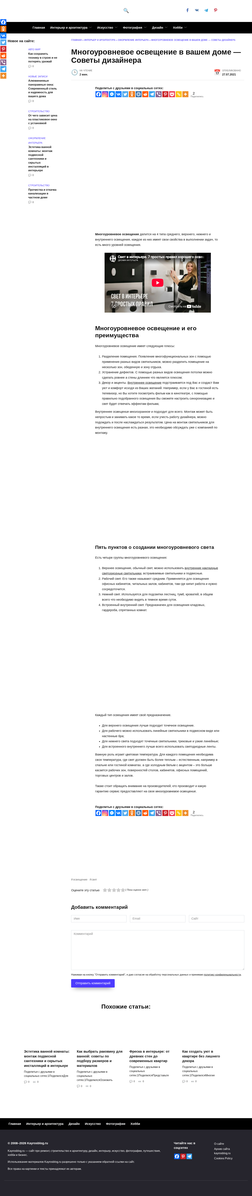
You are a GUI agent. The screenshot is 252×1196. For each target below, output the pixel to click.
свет (94, 879)
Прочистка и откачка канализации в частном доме (42, 193)
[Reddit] (145, 94)
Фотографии (115, 1124)
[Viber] (159, 94)
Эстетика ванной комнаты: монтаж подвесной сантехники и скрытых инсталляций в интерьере (40, 158)
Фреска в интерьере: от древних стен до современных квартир (149, 1056)
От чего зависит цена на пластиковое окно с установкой (42, 119)
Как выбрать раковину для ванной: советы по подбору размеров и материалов (100, 1059)
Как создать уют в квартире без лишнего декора (201, 1056)
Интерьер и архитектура (68, 27)
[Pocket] (172, 94)
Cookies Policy (223, 1158)
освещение (80, 879)
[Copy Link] (179, 94)
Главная (39, 27)
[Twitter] (125, 94)
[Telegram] (152, 94)
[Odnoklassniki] (132, 94)
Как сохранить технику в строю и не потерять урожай (42, 57)
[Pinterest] (165, 94)
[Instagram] (105, 94)
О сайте (219, 1143)
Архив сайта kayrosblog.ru (222, 1151)
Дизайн (157, 27)
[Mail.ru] (139, 94)
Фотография (132, 27)
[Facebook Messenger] (112, 94)
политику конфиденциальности (222, 974)
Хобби (178, 27)
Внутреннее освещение (144, 382)
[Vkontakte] (119, 94)
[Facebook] (98, 94)
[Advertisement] (157, 853)
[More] (185, 94)
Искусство (105, 27)
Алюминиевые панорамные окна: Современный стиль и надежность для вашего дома (42, 88)
